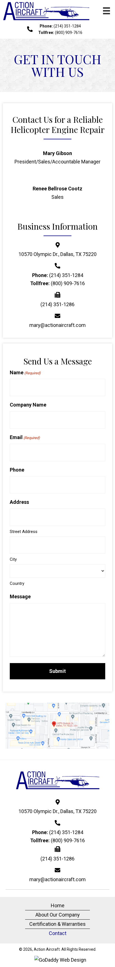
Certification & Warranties (57, 924)
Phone (17, 470)
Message (20, 596)
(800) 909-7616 (68, 32)
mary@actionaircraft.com (57, 325)
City (13, 559)
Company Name (28, 405)
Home (57, 905)
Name (25, 372)
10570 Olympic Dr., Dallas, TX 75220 (57, 254)
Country (17, 583)
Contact (57, 933)
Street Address (23, 531)
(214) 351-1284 (67, 26)
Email (25, 437)
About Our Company (57, 915)
